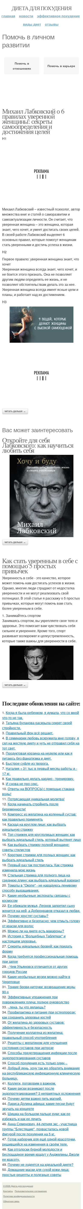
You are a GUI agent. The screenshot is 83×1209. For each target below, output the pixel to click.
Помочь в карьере (61, 66)
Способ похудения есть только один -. (37, 1062)
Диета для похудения (42, 8)
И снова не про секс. (22, 783)
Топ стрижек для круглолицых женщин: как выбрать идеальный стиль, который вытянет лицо (41, 837)
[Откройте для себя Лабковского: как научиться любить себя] (41, 496)
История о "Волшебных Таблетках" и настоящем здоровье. (34, 939)
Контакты (8, 1191)
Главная (8, 16)
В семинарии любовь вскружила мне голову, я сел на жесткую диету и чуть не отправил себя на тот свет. (40, 743)
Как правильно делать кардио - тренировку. (40, 778)
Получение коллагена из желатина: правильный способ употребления (32, 1035)
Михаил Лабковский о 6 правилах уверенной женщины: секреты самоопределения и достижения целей (33, 121)
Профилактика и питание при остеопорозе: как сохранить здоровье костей (39, 1015)
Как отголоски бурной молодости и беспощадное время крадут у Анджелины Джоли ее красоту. (40, 1154)
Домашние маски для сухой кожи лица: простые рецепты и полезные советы (35, 1172)
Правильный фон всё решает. (29, 732)
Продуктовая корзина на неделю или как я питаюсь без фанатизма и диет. (37, 756)
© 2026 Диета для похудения (18, 1185)
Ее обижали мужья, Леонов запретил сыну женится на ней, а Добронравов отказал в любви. (41, 908)
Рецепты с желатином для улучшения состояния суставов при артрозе (34, 1045)
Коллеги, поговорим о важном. (32, 1083)
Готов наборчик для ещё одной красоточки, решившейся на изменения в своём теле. (39, 1142)
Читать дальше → (15, 411)
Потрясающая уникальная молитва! (36, 798)
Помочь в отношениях (22, 65)
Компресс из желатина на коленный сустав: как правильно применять (39, 817)
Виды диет (32, 24)
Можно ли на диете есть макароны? (36, 930)
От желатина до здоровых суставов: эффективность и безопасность (33, 1025)
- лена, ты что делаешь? (27, 1007)
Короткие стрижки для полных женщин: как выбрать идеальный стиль (38, 857)
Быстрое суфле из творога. (27, 763)
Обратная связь (11, 1201)
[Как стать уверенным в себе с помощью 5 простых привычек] (41, 663)
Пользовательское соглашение (31, 1191)
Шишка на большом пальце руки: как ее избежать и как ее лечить (36, 1116)
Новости (26, 16)
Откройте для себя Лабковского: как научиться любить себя (37, 445)
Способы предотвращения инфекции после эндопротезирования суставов (39, 1055)
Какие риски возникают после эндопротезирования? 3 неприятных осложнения (41, 1091)
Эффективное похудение (58, 16)
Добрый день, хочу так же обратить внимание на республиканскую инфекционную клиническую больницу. (41, 1073)
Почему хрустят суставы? (28, 915)
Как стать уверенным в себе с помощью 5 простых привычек (39, 565)
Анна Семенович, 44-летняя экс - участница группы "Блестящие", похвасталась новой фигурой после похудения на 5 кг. (39, 1128)
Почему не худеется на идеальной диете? (40, 1164)
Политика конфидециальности (19, 1196)
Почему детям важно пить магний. (35, 1098)
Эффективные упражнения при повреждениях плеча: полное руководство (35, 999)
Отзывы (52, 24)
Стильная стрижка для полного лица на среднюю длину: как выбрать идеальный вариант (41, 878)
